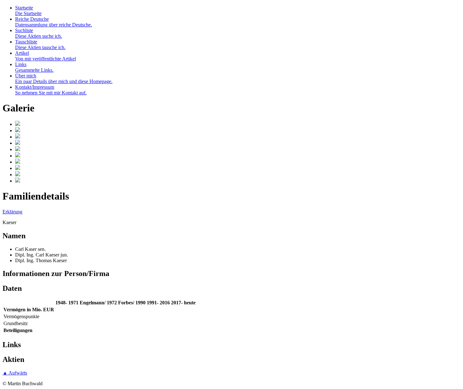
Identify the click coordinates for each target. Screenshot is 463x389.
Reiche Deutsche (53, 21)
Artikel (45, 55)
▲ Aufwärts (15, 372)
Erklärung (12, 211)
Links (34, 67)
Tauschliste (40, 44)
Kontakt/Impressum (51, 89)
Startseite (28, 10)
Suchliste (38, 33)
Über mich (63, 78)
